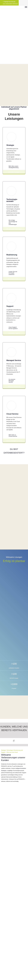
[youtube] (24, 2)
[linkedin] (26, 2)
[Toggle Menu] (26, 7)
